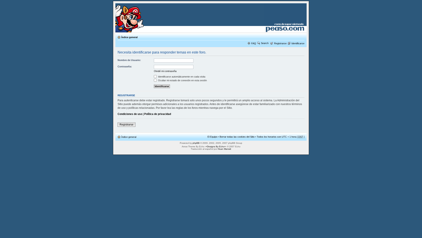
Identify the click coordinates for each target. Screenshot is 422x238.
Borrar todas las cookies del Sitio (237, 136)
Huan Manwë (224, 149)
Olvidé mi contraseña (165, 71)
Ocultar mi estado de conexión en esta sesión (182, 80)
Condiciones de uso (130, 114)
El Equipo (212, 136)
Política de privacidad (157, 114)
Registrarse (280, 43)
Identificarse (297, 43)
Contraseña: (125, 66)
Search (265, 43)
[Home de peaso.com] (141, 17)
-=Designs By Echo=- (215, 146)
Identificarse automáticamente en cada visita (181, 76)
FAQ (253, 43)
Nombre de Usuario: (129, 60)
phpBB (196, 143)
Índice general (129, 37)
